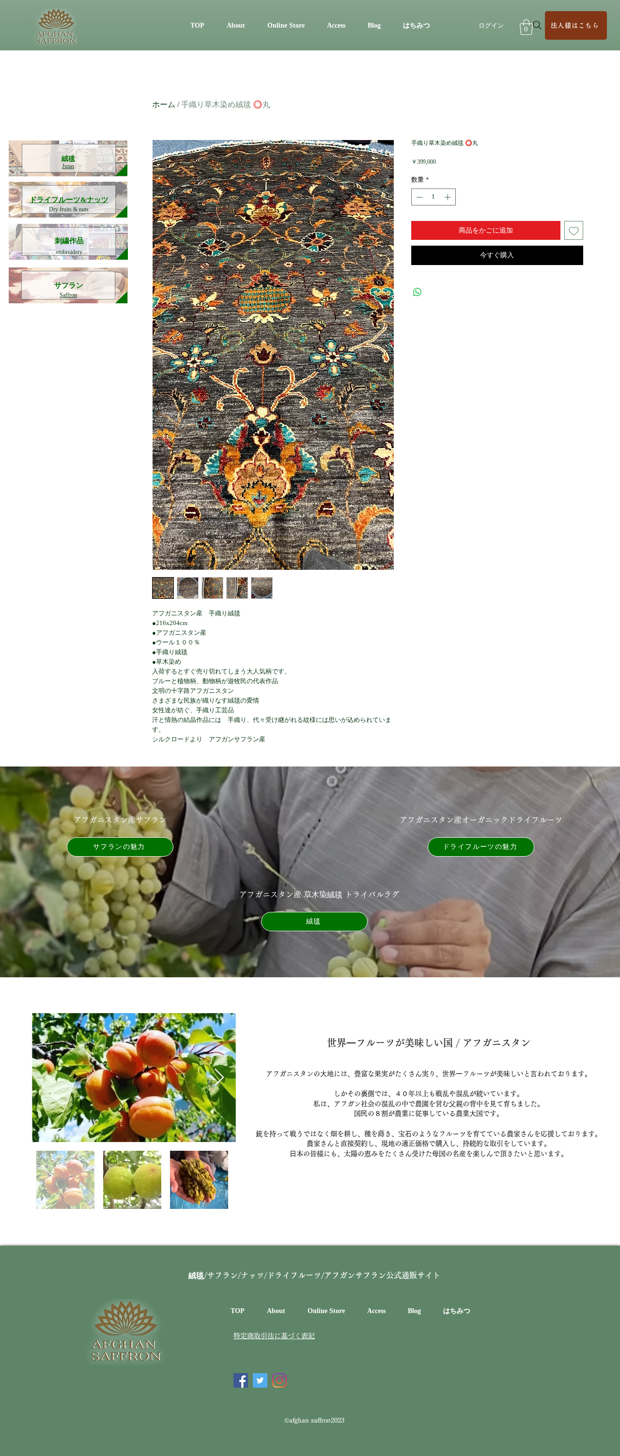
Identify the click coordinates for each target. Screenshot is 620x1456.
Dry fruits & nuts (69, 209)
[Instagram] (279, 1380)
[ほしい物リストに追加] (573, 230)
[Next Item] (219, 1077)
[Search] (537, 25)
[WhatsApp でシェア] (417, 292)
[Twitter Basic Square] (260, 1380)
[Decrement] (418, 197)
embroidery (69, 252)
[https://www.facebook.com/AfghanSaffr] (240, 1380)
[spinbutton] (433, 197)
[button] (526, 27)
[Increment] (448, 197)
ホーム (163, 104)
